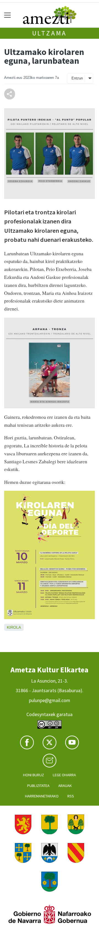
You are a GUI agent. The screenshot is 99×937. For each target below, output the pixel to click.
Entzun (77, 78)
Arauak (65, 785)
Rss (70, 796)
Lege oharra (64, 774)
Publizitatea (38, 785)
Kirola (14, 627)
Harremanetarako (42, 796)
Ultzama (49, 33)
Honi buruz (33, 774)
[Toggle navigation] (7, 15)
